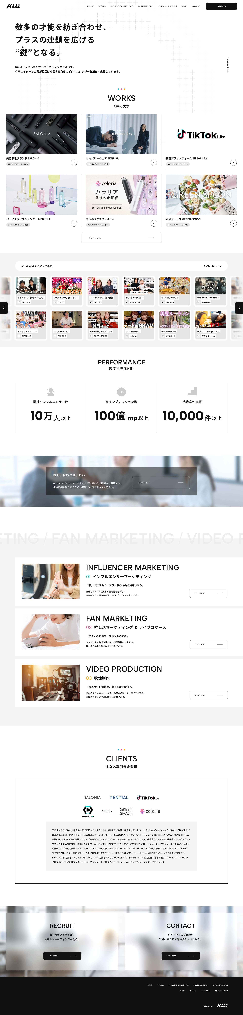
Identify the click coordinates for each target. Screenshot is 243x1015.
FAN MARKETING (145, 6)
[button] (4, 308)
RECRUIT (196, 6)
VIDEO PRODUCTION (167, 6)
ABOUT (90, 6)
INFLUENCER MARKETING (122, 6)
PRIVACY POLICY (221, 991)
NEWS (184, 6)
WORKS (102, 6)
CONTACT (206, 991)
